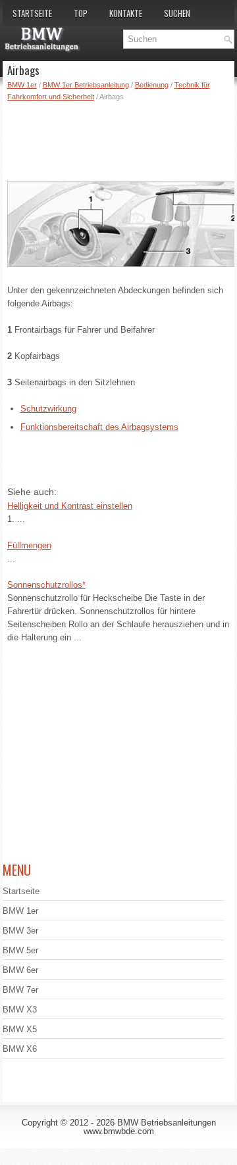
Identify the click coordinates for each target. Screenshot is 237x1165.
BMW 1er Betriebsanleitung (86, 85)
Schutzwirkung (48, 409)
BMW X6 (20, 1049)
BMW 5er (20, 950)
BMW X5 (20, 1029)
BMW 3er (20, 931)
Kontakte (125, 13)
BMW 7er (20, 990)
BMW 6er (20, 970)
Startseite (32, 13)
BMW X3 (20, 1009)
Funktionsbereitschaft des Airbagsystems (99, 427)
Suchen (177, 13)
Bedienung (152, 85)
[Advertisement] (121, 138)
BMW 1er (22, 85)
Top (81, 13)
